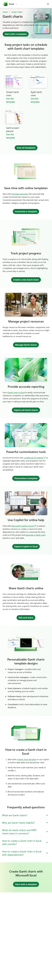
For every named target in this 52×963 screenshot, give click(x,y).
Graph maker (17, 12)
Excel (11, 4)
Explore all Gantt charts (26, 410)
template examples (19, 194)
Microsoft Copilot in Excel (23, 525)
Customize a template (26, 211)
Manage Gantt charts (26, 344)
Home (5, 12)
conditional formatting (35, 457)
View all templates (26, 147)
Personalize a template (25, 478)
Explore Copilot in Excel (26, 546)
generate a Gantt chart (35, 535)
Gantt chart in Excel (16, 392)
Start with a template (16, 34)
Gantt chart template (27, 759)
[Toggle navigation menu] (48, 4)
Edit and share (26, 617)
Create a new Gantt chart (26, 279)
